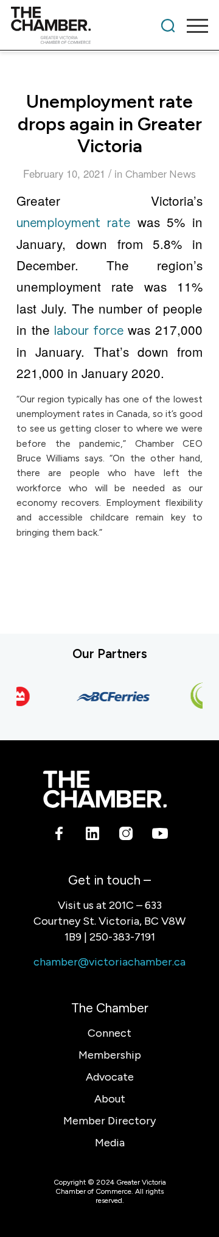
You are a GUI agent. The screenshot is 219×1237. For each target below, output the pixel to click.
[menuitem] (168, 25)
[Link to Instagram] (126, 835)
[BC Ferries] (111, 696)
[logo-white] (104, 789)
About (109, 1099)
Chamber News (160, 174)
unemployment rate (73, 222)
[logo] (90, 25)
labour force (88, 330)
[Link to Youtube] (160, 835)
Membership (109, 1055)
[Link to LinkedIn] (93, 835)
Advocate (110, 1077)
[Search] (168, 25)
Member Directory (109, 1120)
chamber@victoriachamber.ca (109, 962)
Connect (109, 1033)
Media (110, 1142)
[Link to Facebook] (59, 835)
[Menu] (191, 25)
